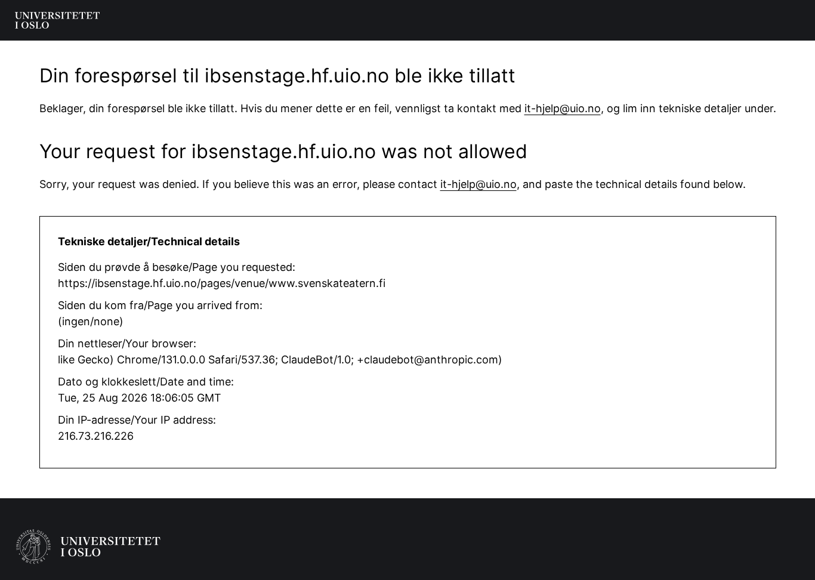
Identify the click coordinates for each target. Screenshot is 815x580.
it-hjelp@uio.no (562, 108)
